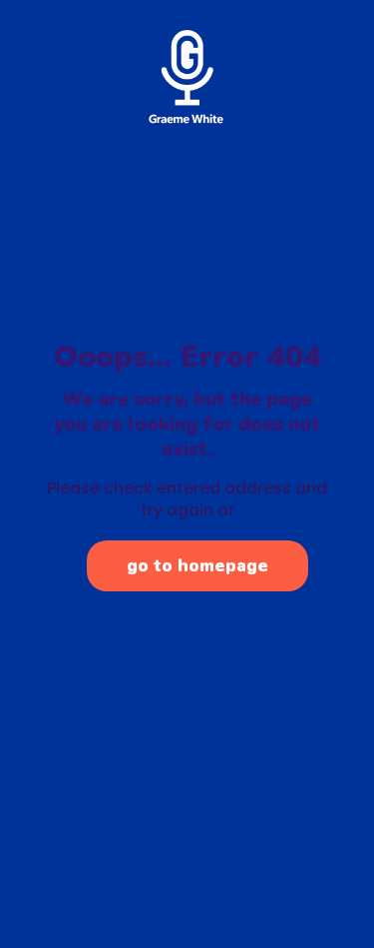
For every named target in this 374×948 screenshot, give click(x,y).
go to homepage (197, 565)
